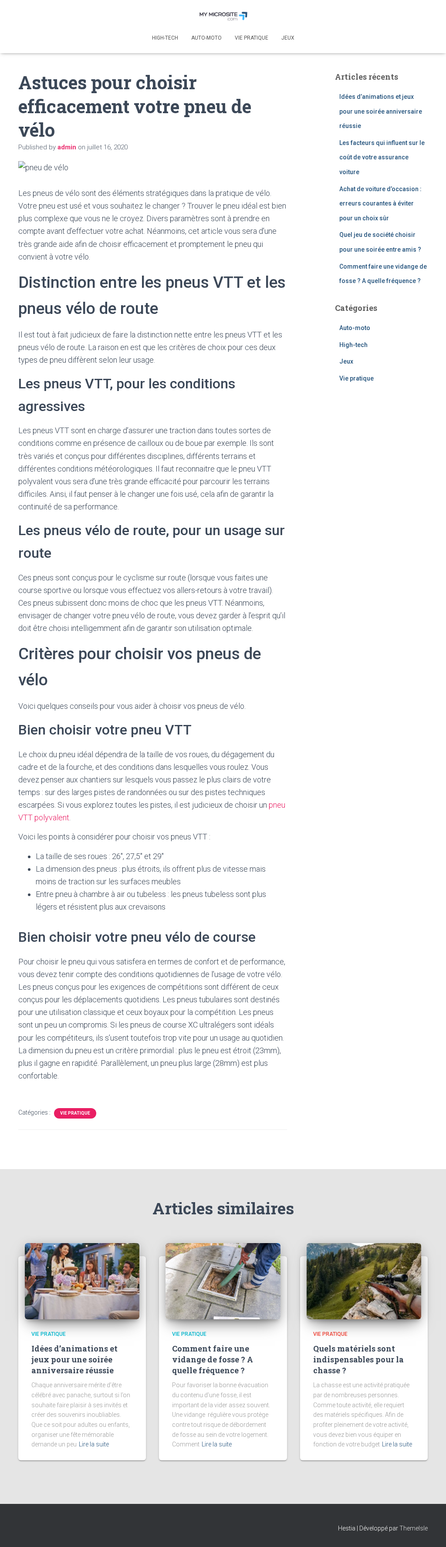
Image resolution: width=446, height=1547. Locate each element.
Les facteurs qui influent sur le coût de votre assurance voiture (382, 157)
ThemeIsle (413, 1528)
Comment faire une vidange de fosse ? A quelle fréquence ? (212, 1359)
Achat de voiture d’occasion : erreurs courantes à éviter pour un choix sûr (380, 203)
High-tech (165, 38)
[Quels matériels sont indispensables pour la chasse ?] (364, 1280)
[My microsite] (223, 15)
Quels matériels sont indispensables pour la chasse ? (358, 1359)
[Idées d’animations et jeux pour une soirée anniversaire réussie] (82, 1280)
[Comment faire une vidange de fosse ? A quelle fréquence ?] (223, 1280)
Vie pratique (251, 38)
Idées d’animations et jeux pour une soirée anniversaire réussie (380, 111)
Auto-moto (206, 38)
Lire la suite (94, 1444)
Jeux (287, 38)
